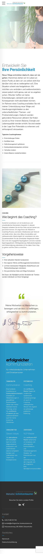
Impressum (5, 539)
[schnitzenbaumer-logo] (21, 493)
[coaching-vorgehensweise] (21, 188)
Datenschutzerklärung (9, 542)
